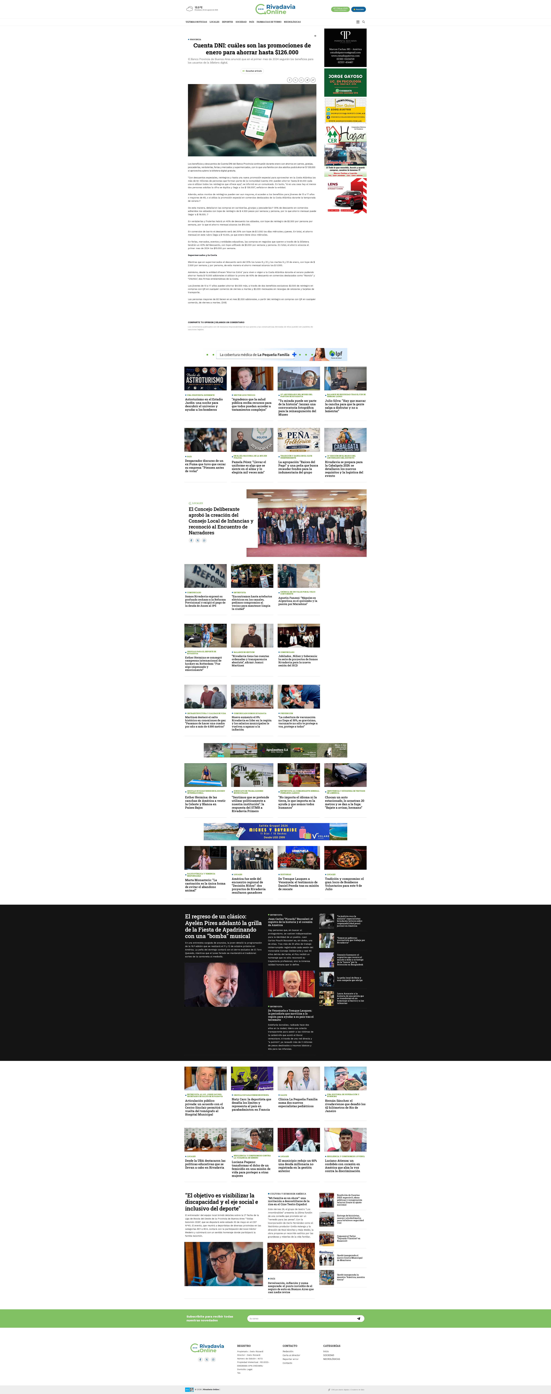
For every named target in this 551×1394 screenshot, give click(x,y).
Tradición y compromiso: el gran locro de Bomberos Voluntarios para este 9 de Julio (344, 884)
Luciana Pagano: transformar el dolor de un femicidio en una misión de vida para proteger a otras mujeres (251, 1169)
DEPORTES (227, 22)
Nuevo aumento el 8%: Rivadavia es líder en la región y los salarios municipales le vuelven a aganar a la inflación (252, 723)
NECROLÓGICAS (292, 22)
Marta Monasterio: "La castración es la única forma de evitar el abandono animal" (205, 885)
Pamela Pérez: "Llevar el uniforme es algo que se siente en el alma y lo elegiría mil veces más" (249, 467)
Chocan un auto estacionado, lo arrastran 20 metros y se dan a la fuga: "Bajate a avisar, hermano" (344, 802)
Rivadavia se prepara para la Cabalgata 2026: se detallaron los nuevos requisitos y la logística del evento (344, 469)
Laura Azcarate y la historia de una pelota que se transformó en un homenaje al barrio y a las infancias (350, 998)
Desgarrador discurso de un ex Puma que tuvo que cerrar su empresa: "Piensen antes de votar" (205, 466)
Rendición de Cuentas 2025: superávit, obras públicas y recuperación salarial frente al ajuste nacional (349, 1200)
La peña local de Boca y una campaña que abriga (350, 979)
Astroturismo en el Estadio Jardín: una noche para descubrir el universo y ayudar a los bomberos (204, 404)
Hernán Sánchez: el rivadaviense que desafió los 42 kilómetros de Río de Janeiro (345, 1106)
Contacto (287, 1363)
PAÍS (251, 22)
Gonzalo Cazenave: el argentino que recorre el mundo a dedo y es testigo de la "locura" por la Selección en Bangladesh (350, 959)
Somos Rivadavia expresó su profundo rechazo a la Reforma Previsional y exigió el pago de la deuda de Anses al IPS (205, 601)
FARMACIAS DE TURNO (269, 22)
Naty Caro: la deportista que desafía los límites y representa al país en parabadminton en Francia (251, 1104)
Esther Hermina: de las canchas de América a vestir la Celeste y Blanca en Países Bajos (205, 802)
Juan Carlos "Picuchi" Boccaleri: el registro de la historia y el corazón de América (290, 922)
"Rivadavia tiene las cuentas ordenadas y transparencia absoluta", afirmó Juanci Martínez (250, 660)
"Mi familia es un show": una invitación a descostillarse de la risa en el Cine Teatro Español (289, 1201)
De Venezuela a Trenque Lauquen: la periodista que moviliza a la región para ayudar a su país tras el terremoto (291, 1015)
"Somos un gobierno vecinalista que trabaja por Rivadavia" (351, 940)
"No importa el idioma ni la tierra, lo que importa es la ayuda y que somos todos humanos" (297, 802)
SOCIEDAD (241, 22)
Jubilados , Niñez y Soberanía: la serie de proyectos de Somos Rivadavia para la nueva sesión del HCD (298, 660)
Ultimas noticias (196, 22)
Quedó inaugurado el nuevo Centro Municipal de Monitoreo (350, 1258)
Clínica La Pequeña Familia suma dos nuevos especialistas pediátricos (298, 1102)
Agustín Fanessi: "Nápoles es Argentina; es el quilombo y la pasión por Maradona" (297, 601)
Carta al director (291, 1355)
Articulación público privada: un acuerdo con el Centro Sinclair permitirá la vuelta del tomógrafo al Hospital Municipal (204, 1107)
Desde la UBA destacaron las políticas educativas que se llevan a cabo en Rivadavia (205, 1164)
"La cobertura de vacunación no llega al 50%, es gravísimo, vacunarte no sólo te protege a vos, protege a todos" (298, 721)
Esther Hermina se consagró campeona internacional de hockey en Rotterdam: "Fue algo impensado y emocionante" (203, 664)
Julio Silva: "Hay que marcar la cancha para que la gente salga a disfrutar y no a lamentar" (345, 406)
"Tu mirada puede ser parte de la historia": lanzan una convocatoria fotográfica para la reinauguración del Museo (297, 407)
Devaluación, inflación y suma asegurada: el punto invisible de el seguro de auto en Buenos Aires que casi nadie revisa (291, 1287)
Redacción (288, 1351)
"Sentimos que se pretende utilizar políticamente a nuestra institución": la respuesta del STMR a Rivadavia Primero (250, 804)
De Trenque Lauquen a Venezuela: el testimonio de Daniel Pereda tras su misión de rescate (298, 884)
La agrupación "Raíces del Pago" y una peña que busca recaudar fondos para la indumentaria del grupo (298, 467)
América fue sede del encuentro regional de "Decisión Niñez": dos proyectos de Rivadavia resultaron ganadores (249, 885)
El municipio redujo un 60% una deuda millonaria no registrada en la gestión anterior (297, 1166)
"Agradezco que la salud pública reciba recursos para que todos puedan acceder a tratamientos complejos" (251, 404)
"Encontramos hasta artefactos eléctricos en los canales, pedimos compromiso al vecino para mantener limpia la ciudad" (252, 602)
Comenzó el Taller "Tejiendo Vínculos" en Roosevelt (348, 1238)
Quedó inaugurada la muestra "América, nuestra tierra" (351, 1277)
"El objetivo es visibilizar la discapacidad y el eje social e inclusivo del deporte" (221, 1202)
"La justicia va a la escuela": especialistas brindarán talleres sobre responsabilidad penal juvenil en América (349, 921)
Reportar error (291, 1359)
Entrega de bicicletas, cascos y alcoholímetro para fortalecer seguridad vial (350, 1219)
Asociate (360, 9)
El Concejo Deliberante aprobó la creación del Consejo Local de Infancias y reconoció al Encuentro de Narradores (221, 521)
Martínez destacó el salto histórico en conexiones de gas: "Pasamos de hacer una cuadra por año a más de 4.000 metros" (205, 721)
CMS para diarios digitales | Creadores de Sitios (347, 1390)
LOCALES (214, 22)
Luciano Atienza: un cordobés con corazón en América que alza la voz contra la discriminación (342, 1166)
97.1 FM (340, 9)
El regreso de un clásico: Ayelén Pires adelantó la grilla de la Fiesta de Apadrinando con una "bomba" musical (223, 926)
